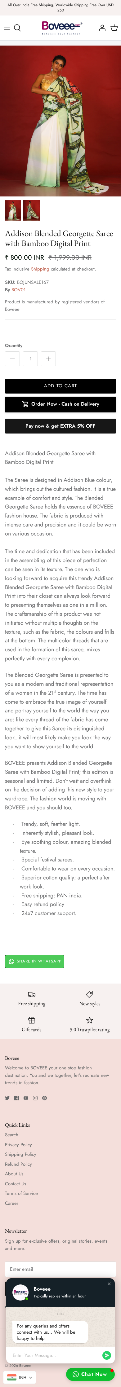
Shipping (40, 269)
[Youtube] (26, 1098)
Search (11, 1134)
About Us (14, 1173)
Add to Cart (60, 385)
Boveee (24, 1365)
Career (11, 1203)
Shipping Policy (20, 1154)
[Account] (100, 28)
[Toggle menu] (7, 28)
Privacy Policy (18, 1144)
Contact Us (15, 1183)
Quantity (13, 345)
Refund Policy (18, 1164)
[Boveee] (60, 28)
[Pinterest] (44, 1098)
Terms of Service (21, 1193)
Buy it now (60, 426)
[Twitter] (7, 1098)
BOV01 (18, 289)
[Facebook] (16, 1098)
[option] (60, 121)
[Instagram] (35, 1098)
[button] (109, 1284)
